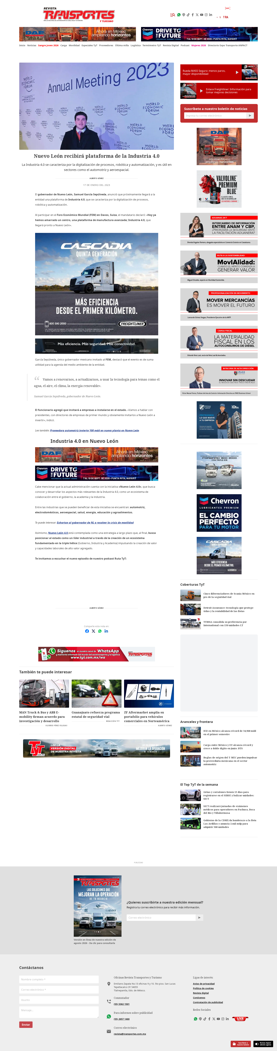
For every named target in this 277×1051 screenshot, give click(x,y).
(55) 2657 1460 (122, 1019)
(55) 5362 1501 (122, 1004)
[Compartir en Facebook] (87, 631)
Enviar (26, 1024)
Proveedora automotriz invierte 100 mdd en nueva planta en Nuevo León (94, 430)
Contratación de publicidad (208, 1002)
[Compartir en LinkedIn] (106, 631)
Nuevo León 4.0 (58, 533)
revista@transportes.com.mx (130, 1033)
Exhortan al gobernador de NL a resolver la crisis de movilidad (95, 522)
